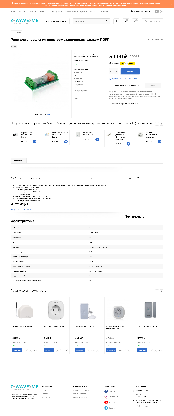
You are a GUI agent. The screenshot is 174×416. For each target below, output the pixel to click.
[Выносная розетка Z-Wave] (55, 310)
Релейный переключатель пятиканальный (152, 135)
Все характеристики (81, 91)
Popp (48, 114)
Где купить (32, 12)
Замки (18, 32)
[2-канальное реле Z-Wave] (24, 310)
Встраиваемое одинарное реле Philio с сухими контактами (120, 136)
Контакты (93, 12)
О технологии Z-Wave (81, 390)
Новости (45, 394)
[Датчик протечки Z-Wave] (87, 310)
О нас (44, 390)
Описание (18, 160)
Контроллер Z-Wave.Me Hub (88, 134)
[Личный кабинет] (116, 21)
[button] (161, 124)
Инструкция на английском (21, 210)
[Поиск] (107, 21)
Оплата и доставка (80, 397)
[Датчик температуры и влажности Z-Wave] (118, 310)
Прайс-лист (44, 12)
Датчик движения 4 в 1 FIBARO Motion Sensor (60, 135)
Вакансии (104, 12)
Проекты (83, 12)
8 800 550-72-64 (141, 11)
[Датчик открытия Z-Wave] (149, 310)
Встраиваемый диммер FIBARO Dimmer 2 (26, 135)
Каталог (22, 12)
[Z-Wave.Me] (24, 388)
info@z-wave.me (142, 406)
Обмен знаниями (79, 394)
